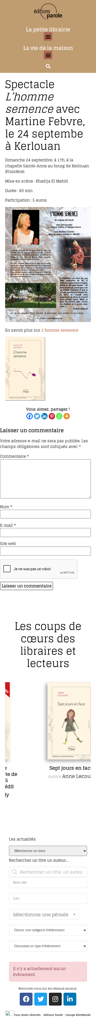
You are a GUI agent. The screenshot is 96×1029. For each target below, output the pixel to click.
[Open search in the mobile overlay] (48, 872)
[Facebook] (29, 416)
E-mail (8, 525)
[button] (48, 36)
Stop (50, 834)
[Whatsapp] (59, 416)
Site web (8, 544)
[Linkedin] (44, 416)
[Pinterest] (52, 416)
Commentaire (14, 456)
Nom (6, 507)
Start (46, 834)
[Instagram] (55, 999)
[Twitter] (37, 416)
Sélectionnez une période (40, 915)
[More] (66, 416)
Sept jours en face (53, 768)
